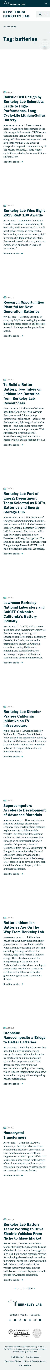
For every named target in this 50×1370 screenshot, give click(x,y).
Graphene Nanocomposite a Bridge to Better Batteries (24, 1037)
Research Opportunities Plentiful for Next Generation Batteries (23, 307)
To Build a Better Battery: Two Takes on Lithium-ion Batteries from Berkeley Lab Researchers (22, 393)
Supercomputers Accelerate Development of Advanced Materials (24, 810)
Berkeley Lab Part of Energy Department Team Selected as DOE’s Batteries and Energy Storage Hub (24, 502)
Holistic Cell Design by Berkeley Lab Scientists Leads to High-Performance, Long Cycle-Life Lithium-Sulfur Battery (24, 108)
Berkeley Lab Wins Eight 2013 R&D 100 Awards (24, 212)
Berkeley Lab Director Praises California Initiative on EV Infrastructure (22, 718)
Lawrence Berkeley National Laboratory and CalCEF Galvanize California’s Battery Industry (24, 611)
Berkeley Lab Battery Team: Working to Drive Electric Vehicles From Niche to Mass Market (23, 1231)
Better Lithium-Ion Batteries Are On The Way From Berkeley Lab (23, 927)
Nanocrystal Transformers (14, 1135)
